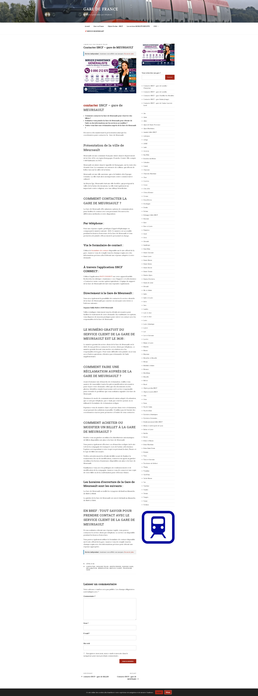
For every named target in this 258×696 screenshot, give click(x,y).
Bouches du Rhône (149, 158)
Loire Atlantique (148, 324)
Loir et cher (147, 313)
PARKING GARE (127, 566)
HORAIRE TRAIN (102, 566)
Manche (146, 347)
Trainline (146, 471)
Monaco (146, 369)
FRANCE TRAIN (101, 44)
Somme (145, 452)
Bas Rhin (146, 155)
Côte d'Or (90, 563)
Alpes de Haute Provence (151, 125)
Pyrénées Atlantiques (150, 414)
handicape (146, 245)
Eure (145, 222)
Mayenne (146, 354)
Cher (145, 177)
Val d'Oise (146, 475)
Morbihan (146, 373)
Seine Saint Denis (149, 448)
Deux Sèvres (147, 200)
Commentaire (89, 596)
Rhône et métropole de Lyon (153, 426)
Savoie (145, 437)
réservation (103, 568)
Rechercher (169, 77)
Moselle (146, 377)
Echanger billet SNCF (150, 215)
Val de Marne (147, 478)
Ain (144, 113)
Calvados (146, 162)
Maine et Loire (148, 343)
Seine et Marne (148, 441)
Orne (145, 399)
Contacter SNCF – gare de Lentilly (155, 92)
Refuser (168, 692)
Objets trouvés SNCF (150, 392)
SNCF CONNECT (106, 276)
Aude (145, 147)
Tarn (145, 456)
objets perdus (115, 566)
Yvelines (146, 505)
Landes (145, 309)
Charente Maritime (149, 174)
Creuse (145, 196)
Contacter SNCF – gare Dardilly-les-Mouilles (158, 95)
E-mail (86, 633)
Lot (144, 332)
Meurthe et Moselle (150, 358)
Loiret (145, 328)
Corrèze (146, 181)
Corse (145, 185)
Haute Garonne (148, 253)
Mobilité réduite (148, 365)
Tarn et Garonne (149, 459)
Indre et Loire (148, 298)
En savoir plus (129, 54)
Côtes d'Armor (148, 192)
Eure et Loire (148, 226)
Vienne (145, 493)
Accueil (87, 26)
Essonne (146, 219)
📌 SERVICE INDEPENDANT (94, 31)
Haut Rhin (146, 249)
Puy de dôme (147, 411)
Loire (145, 320)
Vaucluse (146, 486)
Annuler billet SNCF (150, 132)
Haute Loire (147, 256)
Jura (144, 305)
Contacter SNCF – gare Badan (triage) (156, 99)
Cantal (145, 166)
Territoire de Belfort (150, 463)
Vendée (145, 490)
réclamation (91, 568)
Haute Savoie (147, 268)
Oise (144, 396)
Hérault (146, 286)
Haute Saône (147, 264)
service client (116, 568)
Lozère (145, 339)
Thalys (145, 467)
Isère (145, 301)
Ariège (145, 140)
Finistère (146, 230)
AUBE (145, 143)
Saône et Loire (148, 429)
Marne (145, 350)
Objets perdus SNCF (150, 388)
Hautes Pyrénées (149, 279)
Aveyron (146, 151)
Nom (85, 623)
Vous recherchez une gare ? (151, 73)
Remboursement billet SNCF (153, 422)
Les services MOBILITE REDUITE (138, 26)
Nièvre (145, 380)
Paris (145, 403)
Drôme (145, 211)
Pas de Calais (147, 407)
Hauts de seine (148, 283)
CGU (155, 26)
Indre (145, 294)
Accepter (159, 692)
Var (144, 482)
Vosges (145, 497)
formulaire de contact (100, 250)
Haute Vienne (147, 271)
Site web (86, 643)
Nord (145, 384)
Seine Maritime (148, 444)
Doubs (145, 207)
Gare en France (99, 26)
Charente (146, 170)
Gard (145, 234)
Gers (145, 237)
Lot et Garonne (148, 335)
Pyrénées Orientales (150, 418)
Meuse (145, 362)
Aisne (145, 117)
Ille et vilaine (147, 290)
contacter (91, 105)
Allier (145, 121)
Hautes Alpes (147, 275)
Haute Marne (147, 260)
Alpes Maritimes (148, 128)
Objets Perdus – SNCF (115, 26)
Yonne (145, 501)
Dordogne (146, 204)
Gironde (146, 241)
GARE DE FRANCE (100, 9)
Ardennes (146, 136)
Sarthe (145, 433)
